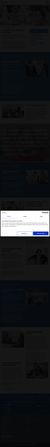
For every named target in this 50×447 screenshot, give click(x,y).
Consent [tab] (9, 216)
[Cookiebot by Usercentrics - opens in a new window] (43, 213)
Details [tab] (25, 216)
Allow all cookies (41, 233)
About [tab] (41, 216)
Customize (24, 233)
